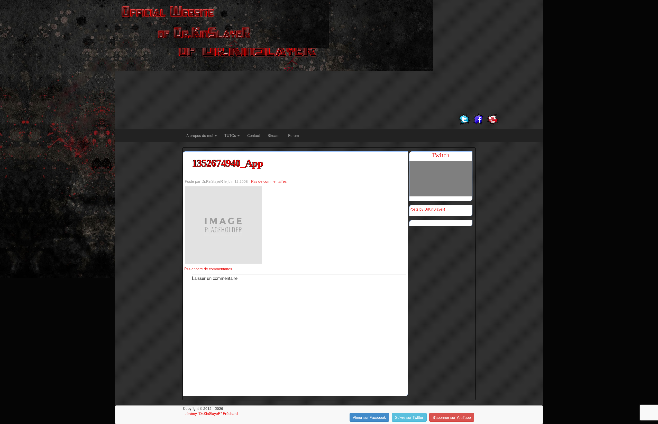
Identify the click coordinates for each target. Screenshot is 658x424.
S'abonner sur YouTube (452, 417)
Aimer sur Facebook (369, 417)
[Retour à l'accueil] (222, 23)
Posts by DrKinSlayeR (427, 209)
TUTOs (230, 135)
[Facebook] (478, 118)
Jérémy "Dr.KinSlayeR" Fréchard (211, 413)
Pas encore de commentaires (208, 268)
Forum (293, 135)
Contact (253, 135)
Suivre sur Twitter (409, 417)
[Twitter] (464, 118)
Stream (274, 135)
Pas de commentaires (269, 181)
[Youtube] (493, 118)
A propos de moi (200, 135)
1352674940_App (227, 163)
